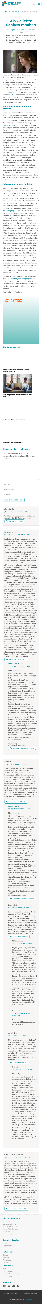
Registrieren (8, 1246)
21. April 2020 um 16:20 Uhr (15, 764)
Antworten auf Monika (17, 802)
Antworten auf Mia (15, 521)
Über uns (6, 1221)
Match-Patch (13, 664)
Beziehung (15, 11)
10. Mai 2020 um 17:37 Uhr (18, 908)
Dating (5, 1255)
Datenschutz (8, 1271)
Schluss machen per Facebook (12, 443)
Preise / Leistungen (10, 1229)
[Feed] (18, 1285)
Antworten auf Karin (20, 937)
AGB (4, 1269)
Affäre (12, 95)
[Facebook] (4, 1285)
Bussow (7, 532)
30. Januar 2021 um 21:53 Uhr (15, 512)
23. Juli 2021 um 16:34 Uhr (18, 1036)
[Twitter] (8, 1285)
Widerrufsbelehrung (11, 1274)
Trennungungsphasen (11, 211)
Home (8, 11)
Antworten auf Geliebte (17, 1209)
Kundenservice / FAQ (11, 1226)
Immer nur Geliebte (23, 888)
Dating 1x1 (7, 1262)
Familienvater (8, 125)
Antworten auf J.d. (19, 1063)
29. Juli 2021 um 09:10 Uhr (22, 1069)
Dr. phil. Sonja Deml (17, 30)
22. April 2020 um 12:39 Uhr (19, 809)
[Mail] (13, 1285)
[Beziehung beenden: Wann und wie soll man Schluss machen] (17, 383)
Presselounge (8, 1234)
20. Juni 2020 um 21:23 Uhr (22, 943)
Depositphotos (28, 1299)
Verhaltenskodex (9, 1224)
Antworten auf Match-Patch (23, 748)
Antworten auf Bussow (17, 659)
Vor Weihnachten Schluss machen (14, 420)
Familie (6, 1258)
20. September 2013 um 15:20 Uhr (17, 1157)
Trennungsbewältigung (20, 279)
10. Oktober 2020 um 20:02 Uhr (16, 535)
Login (5, 1243)
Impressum (7, 1276)
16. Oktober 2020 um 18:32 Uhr (20, 666)
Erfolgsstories (8, 1231)
